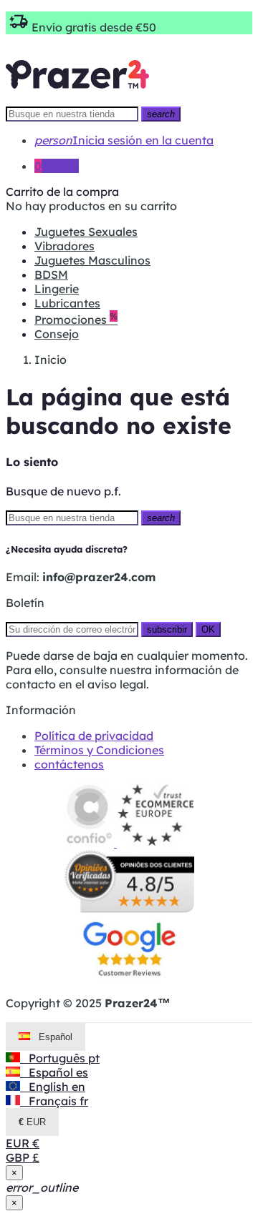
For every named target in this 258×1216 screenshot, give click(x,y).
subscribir (167, 629)
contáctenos (69, 764)
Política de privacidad (93, 735)
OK (208, 629)
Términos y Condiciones (99, 750)
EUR (22, 1143)
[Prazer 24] (77, 99)
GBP (22, 1157)
